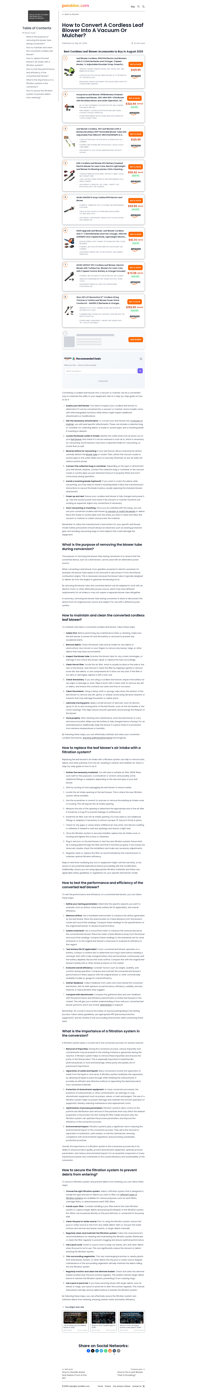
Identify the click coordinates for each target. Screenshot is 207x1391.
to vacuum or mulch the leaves (120, 511)
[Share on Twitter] (92, 1350)
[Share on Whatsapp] (105, 1350)
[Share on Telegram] (101, 1350)
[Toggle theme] (141, 359)
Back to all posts (72, 14)
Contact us (136, 1386)
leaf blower (76, 439)
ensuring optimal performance (97, 737)
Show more (29, 32)
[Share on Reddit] (110, 1350)
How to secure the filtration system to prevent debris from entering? (39, 94)
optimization (106, 1005)
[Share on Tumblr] (114, 1350)
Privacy (108, 1386)
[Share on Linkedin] (97, 1350)
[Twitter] (143, 1386)
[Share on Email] (118, 1350)
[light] (143, 6)
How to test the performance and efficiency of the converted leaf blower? (40, 72)
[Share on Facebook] (88, 1350)
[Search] (138, 6)
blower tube (91, 454)
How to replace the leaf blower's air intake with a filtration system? (38, 62)
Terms (100, 1386)
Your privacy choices (121, 1386)
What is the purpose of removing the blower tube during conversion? (38, 40)
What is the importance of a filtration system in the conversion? (39, 83)
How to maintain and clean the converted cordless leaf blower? (39, 51)
